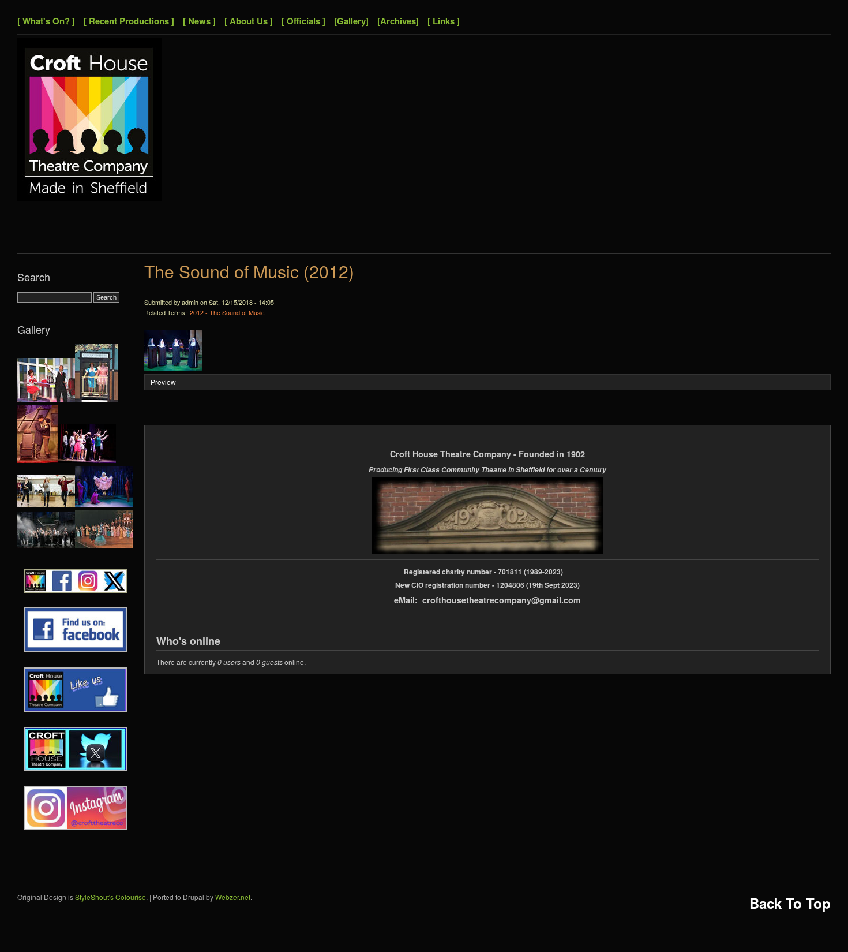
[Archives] (398, 20)
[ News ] (199, 20)
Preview (163, 382)
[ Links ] (443, 20)
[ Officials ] (303, 20)
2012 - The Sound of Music (227, 312)
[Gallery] (351, 20)
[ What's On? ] (46, 20)
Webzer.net (232, 897)
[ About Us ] (248, 20)
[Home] (89, 198)
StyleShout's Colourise (110, 897)
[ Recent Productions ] (129, 20)
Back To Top (790, 903)
